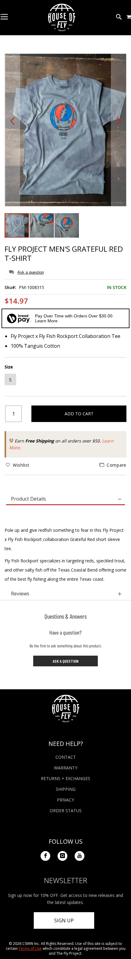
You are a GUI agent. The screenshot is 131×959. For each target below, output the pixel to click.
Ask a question (30, 272)
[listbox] (65, 380)
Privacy (65, 800)
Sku (8, 287)
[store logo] (61, 17)
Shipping (66, 789)
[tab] (65, 499)
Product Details (28, 498)
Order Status (66, 810)
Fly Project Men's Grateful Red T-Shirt (64, 253)
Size (9, 367)
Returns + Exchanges (65, 778)
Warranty (65, 768)
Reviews (20, 593)
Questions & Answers (65, 616)
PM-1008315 (31, 287)
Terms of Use (30, 948)
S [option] (10, 380)
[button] (128, 17)
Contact (65, 757)
